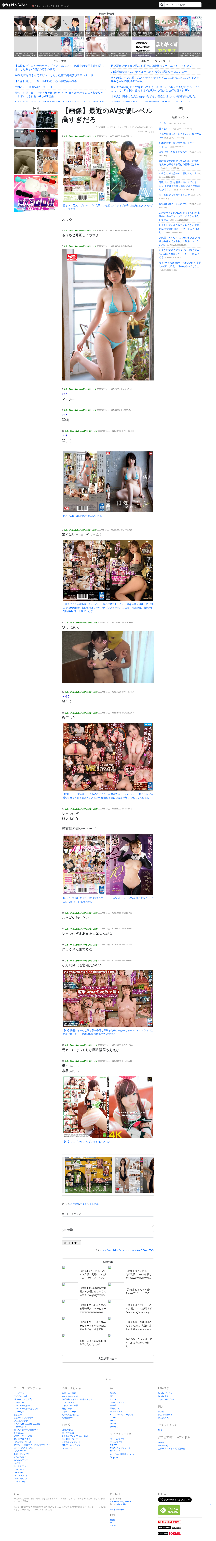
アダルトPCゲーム (166, 1399)
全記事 (113, 1519)
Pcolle (113, 1420)
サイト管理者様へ (117, 1509)
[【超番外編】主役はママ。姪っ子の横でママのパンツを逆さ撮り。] (47, 161)
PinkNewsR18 (20, 1426)
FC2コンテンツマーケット (122, 1414)
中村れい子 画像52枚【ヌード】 (34, 87)
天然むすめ (115, 1408)
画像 (91, 1203)
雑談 (96, 1203)
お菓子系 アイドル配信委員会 (171, 1448)
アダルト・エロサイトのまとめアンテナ (32, 1445)
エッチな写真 (68, 1433)
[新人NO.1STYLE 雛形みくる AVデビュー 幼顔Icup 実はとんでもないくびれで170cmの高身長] (88, 1175)
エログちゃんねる (22, 1405)
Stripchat (114, 1457)
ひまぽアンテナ (21, 1420)
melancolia (67, 1448)
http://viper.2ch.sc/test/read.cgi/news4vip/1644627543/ (128, 1250)
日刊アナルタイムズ (71, 1445)
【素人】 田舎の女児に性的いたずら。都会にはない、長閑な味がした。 (154, 96)
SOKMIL (113, 1426)
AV (70, 1203)
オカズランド (68, 1402)
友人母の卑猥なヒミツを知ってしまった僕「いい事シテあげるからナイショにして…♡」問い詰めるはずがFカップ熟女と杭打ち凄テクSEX (155, 88)
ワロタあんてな (21, 1478)
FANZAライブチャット (120, 1448)
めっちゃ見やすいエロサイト (27, 1429)
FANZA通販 (163, 1396)
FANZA (113, 1393)
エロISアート (20, 1481)
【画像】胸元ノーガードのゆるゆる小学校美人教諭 (46, 81)
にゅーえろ (19, 1411)
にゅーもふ (19, 1469)
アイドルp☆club (21, 1396)
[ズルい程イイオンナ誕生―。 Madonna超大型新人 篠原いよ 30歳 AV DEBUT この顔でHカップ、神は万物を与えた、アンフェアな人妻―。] (141, 1175)
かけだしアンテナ (22, 1466)
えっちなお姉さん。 (71, 1414)
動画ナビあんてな (22, 1454)
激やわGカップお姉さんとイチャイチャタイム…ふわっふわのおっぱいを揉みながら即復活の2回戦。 (155, 79)
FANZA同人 (163, 1417)
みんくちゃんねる (70, 1396)
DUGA (113, 1399)
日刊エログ (67, 1408)
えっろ (162, 123)
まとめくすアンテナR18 (25, 1417)
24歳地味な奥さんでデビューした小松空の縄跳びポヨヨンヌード (54, 75)
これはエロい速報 (70, 1405)
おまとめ (18, 1414)
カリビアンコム (117, 1402)
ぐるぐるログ (20, 1457)
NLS (160, 1430)
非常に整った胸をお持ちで (173, 151)
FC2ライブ (115, 1451)
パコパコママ (116, 1411)
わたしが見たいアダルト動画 (75, 1436)
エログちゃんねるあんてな (26, 1408)
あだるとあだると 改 (71, 1442)
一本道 (113, 1405)
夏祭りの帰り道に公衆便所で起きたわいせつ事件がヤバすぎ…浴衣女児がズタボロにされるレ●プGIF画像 (59, 94)
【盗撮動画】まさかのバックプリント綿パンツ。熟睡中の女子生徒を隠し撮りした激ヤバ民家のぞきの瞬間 (59, 67)
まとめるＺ (19, 1432)
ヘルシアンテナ (21, 1451)
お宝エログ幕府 (69, 1393)
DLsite (161, 1411)
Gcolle (113, 1417)
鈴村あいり (165, 128)
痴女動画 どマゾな (70, 1439)
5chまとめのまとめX (23, 1448)
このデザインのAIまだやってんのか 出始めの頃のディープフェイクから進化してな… (179, 216)
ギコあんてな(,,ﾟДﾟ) (23, 1399)
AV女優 (76, 1203)
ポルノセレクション (23, 1441)
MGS (112, 1396)
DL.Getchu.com (165, 1414)
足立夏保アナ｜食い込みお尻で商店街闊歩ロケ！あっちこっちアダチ (153, 66)
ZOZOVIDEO (67, 1429)
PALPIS (113, 1423)
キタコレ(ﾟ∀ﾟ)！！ (22, 1475)
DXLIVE (113, 1445)
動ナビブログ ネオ (22, 1438)
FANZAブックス (165, 1393)
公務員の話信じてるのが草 (173, 203)
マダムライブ (116, 1442)
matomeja (18, 1472)
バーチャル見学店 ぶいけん (122, 1454)
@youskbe (121, 1504)
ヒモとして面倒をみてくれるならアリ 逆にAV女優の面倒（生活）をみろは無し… (179, 229)
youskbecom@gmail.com (121, 1501)
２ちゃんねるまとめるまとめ (27, 1423)
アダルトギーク (69, 1411)
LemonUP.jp (163, 1445)
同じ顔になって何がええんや (174, 194)
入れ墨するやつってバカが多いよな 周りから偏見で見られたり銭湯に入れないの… (179, 241)
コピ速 (17, 1463)
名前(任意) (67, 1229)
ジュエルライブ (117, 1439)
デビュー (84, 1203)
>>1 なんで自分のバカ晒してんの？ (178, 173)
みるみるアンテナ (22, 1460)
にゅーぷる (19, 1402)
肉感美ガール (68, 1417)
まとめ (151, 131)
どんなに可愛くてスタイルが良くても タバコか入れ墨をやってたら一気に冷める (179, 254)
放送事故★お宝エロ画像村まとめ (77, 1399)
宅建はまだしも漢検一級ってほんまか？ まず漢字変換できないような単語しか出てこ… (179, 186)
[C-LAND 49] (24, 161)
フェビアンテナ (21, 1393)
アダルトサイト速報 (23, 1435)
